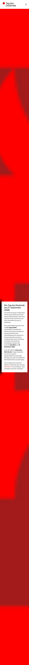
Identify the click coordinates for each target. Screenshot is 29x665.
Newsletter (7, 367)
